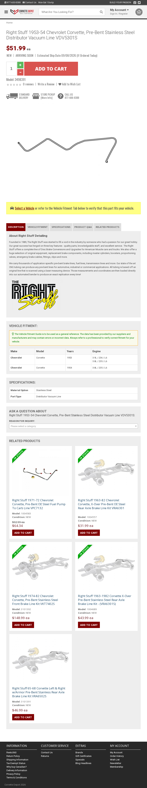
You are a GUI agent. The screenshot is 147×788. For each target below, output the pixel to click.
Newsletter (115, 763)
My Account (116, 752)
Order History (117, 756)
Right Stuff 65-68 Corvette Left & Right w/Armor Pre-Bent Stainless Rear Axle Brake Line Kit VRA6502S (38, 692)
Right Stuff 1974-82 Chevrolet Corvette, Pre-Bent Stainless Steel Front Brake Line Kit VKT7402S (35, 600)
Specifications (61, 227)
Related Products (107, 227)
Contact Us (30, 2)
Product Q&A (83, 227)
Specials (79, 759)
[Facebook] (135, 2)
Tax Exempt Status (15, 763)
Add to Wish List (70, 84)
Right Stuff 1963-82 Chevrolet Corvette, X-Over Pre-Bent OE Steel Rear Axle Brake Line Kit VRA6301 (101, 504)
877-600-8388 (13, 2)
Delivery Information (16, 770)
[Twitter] (139, 2)
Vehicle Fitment (38, 227)
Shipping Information (17, 759)
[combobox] (73, 426)
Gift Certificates (83, 756)
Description (16, 227)
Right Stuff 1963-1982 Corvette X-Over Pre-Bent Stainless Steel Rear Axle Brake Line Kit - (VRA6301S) (104, 600)
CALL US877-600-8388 (72, 96)
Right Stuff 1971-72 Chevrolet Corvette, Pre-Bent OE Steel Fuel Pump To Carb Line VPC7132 (38, 504)
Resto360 (11, 752)
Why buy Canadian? (16, 766)
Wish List (115, 759)
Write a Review (46, 84)
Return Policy (13, 756)
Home (9, 22)
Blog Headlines (83, 763)
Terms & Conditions (16, 777)
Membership (116, 766)
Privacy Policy (13, 774)
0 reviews (28, 84)
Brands (79, 752)
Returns (45, 756)
